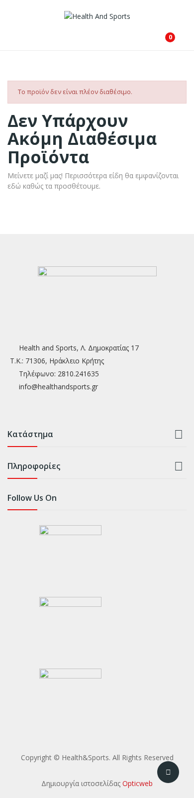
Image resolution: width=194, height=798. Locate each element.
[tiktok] (70, 409)
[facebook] (12, 409)
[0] (162, 33)
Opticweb (137, 783)
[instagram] (31, 409)
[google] (51, 409)
